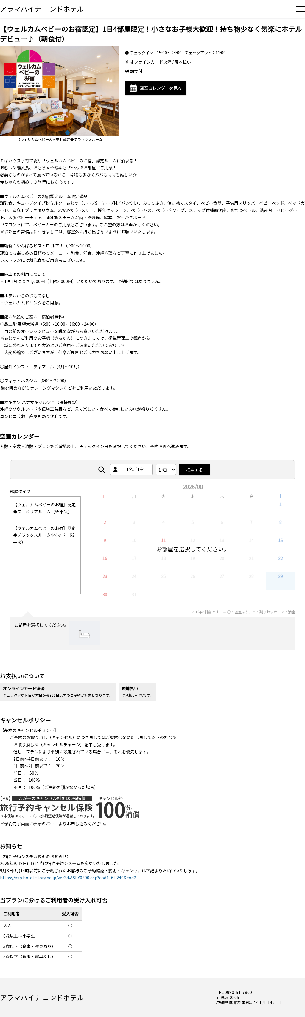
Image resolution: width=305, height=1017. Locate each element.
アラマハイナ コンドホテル (42, 9)
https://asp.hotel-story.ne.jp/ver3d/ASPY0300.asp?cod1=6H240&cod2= (69, 878)
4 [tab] (67, 132)
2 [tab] (52, 132)
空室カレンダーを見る (161, 88)
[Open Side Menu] (300, 8)
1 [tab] (45, 132)
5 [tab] (74, 132)
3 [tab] (60, 132)
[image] (59, 91)
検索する (194, 470)
